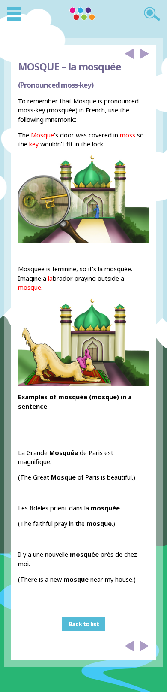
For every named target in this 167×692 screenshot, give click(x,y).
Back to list (84, 624)
